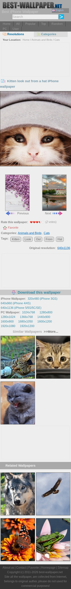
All (18, 23)
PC (5, 28)
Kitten (15, 239)
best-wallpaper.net (51, 572)
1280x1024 (8, 316)
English (60, 10)
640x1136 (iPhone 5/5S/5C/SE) (21, 307)
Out (38, 239)
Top (43, 23)
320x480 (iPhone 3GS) (42, 298)
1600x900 (7, 321)
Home (7, 23)
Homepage (48, 567)
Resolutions (15, 34)
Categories (48, 34)
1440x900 (43, 316)
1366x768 (26, 316)
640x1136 (63, 248)
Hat (60, 239)
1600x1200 (44, 321)
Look (28, 239)
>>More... (50, 331)
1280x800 (46, 312)
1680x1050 (25, 321)
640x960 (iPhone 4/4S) (16, 303)
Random (57, 23)
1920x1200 (27, 326)
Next (48, 213)
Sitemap (63, 567)
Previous (23, 213)
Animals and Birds (41, 39)
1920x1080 (8, 326)
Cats (57, 39)
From (49, 239)
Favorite (13, 227)
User (16, 28)
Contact (21, 567)
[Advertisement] (35, 70)
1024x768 (28, 312)
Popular (30, 23)
